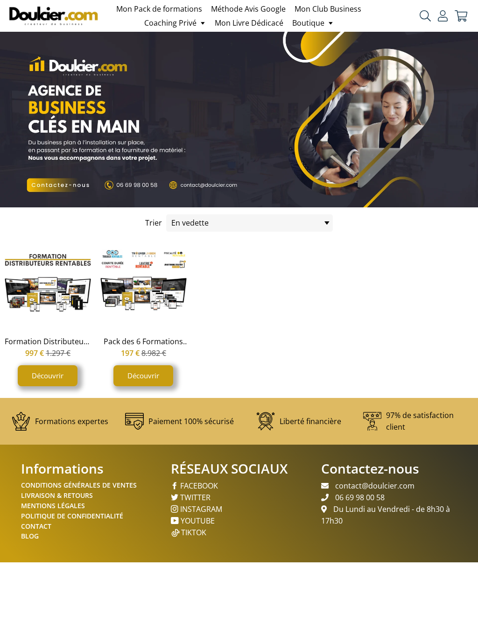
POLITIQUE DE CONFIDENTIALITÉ (72, 515)
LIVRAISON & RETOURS (57, 495)
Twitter (194, 497)
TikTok (193, 532)
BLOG (30, 536)
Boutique (309, 23)
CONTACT (36, 526)
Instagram (200, 509)
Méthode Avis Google (248, 9)
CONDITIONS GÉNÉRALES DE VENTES (79, 485)
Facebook (198, 486)
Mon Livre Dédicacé (249, 23)
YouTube (197, 521)
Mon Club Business (328, 9)
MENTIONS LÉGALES (53, 505)
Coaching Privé (171, 23)
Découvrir (47, 375)
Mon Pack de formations (159, 9)
